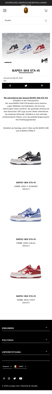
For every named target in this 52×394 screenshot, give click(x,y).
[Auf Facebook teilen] (10, 86)
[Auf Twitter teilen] (26, 86)
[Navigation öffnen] (4, 10)
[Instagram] (9, 378)
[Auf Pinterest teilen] (42, 86)
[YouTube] (20, 378)
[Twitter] (14, 378)
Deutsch (6, 366)
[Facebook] (4, 378)
